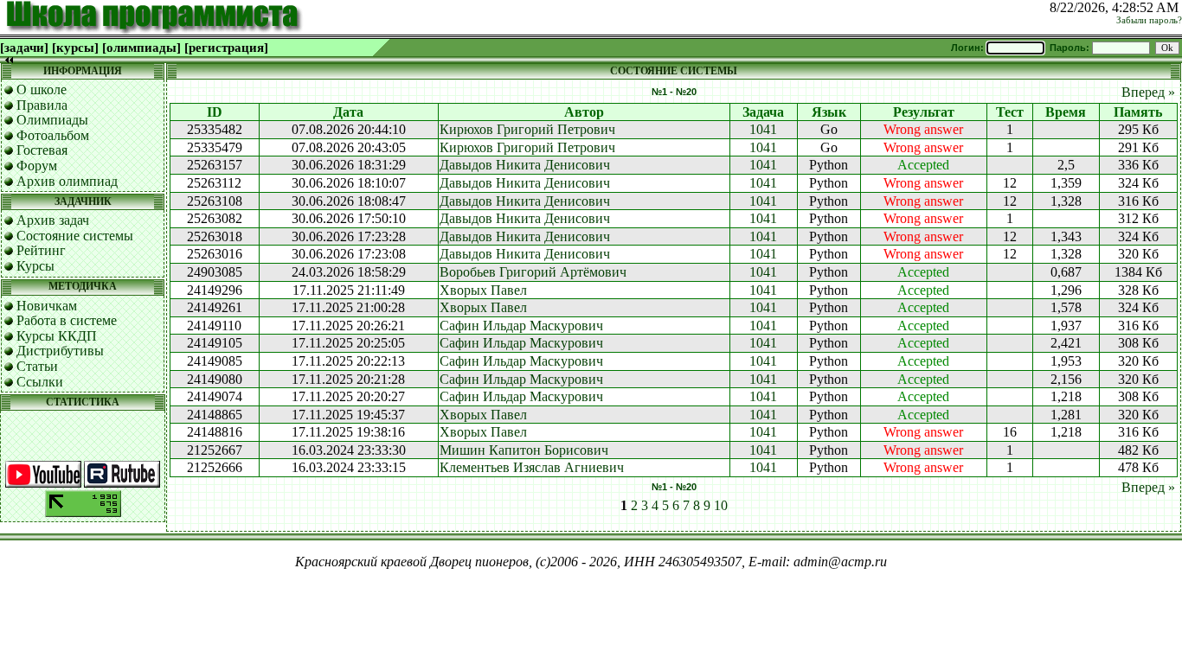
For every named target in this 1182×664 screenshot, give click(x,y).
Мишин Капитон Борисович (524, 450)
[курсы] (75, 47)
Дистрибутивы (60, 350)
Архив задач (52, 220)
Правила (41, 105)
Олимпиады (52, 119)
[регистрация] (226, 47)
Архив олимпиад (67, 181)
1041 (763, 129)
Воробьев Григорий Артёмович (533, 272)
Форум (36, 165)
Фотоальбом (52, 135)
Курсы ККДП (56, 336)
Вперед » (1148, 92)
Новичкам (46, 305)
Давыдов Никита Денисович (525, 164)
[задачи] (24, 47)
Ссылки (39, 381)
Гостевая (41, 150)
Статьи (37, 366)
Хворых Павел (483, 290)
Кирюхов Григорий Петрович (527, 129)
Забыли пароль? (1149, 20)
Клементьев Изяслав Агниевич (532, 467)
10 (721, 505)
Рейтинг (41, 250)
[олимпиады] (141, 47)
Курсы (35, 266)
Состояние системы (74, 235)
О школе (41, 89)
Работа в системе (66, 320)
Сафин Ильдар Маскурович (521, 325)
